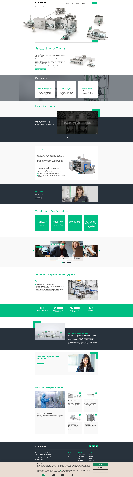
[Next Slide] (98, 124)
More (38, 431)
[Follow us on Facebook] (97, 446)
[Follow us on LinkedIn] (90, 446)
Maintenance (80, 460)
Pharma (69, 454)
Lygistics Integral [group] (63, 149)
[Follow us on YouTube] (93, 446)
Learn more (78, 258)
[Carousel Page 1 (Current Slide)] (62, 262)
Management (91, 456)
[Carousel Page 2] (67, 137)
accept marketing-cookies (65, 122)
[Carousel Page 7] (69, 262)
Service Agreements (81, 454)
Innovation (90, 458)
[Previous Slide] (34, 124)
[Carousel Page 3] (64, 262)
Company (90, 454)
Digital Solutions (81, 456)
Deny (101, 470)
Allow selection (100, 467)
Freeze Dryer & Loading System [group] (44, 149)
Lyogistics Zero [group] (55, 149)
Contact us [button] (38, 197)
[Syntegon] (40, 2)
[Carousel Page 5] (67, 262)
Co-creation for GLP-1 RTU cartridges (44, 413)
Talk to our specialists (40, 69)
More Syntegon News (40, 436)
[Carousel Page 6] (68, 262)
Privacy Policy (59, 470)
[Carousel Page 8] (70, 262)
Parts (79, 458)
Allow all (100, 464)
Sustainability (91, 460)
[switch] (53, 475)
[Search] (87, 0)
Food (68, 456)
